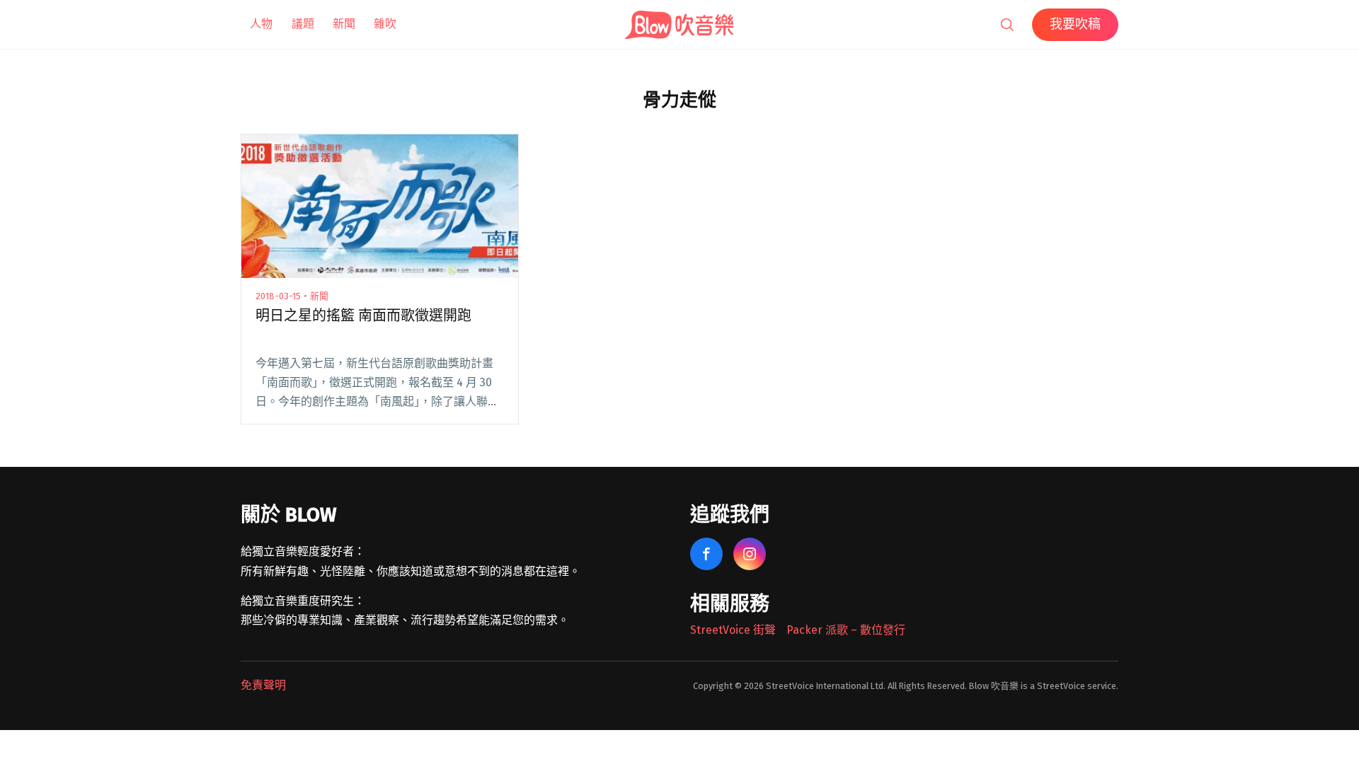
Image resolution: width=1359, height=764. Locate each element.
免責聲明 (263, 685)
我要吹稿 (1075, 24)
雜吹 (385, 23)
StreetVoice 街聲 (733, 630)
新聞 (344, 23)
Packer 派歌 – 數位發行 (845, 630)
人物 (261, 23)
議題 (303, 23)
